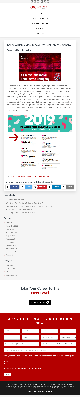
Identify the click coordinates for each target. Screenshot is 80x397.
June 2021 (10, 229)
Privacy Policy (32, 391)
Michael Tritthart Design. (37, 384)
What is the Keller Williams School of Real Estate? (24, 203)
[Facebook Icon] (32, 1)
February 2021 (11, 232)
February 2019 (11, 252)
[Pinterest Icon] (45, 1)
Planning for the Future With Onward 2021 (21, 213)
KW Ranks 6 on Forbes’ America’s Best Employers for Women (29, 206)
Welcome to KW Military (15, 200)
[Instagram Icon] (48, 1)
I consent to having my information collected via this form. (23, 368)
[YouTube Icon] (38, 1)
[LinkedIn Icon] (42, 1)
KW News (9, 265)
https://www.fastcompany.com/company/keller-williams (33, 176)
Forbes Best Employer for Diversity (19, 209)
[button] (74, 18)
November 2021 (12, 226)
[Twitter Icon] (35, 1)
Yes (7, 364)
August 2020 (10, 236)
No (7, 361)
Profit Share (10, 268)
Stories (8, 272)
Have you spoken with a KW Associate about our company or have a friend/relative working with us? (39, 357)
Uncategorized (11, 275)
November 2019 (12, 249)
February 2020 (11, 242)
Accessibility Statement (45, 391)
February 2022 (11, 223)
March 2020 (10, 239)
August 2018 (10, 255)
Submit (7, 374)
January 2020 (11, 245)
